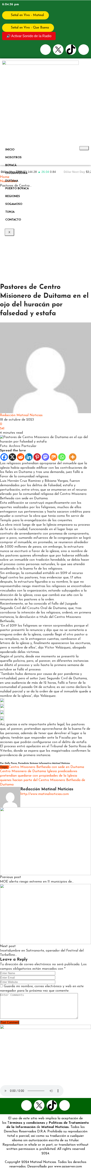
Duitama (11, 181)
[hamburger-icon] (84, 148)
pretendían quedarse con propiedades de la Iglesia (38, 775)
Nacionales (8, 320)
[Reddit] (20, 457)
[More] (72, 457)
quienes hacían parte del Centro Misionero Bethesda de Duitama (42, 782)
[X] (12, 457)
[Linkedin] (29, 457)
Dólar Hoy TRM (11, 171)
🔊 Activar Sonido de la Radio (28, 36)
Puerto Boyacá (17, 188)
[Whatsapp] (83, 49)
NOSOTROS (13, 157)
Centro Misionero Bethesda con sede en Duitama (46, 767)
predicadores (67, 771)
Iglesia (52, 771)
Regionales (38, 320)
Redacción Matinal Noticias (21, 415)
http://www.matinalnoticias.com (44, 794)
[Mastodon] (45, 457)
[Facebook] (45, 49)
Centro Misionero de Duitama (23, 771)
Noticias (23, 320)
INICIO (9, 149)
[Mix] (53, 457)
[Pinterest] (37, 457)
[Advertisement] (45, 235)
